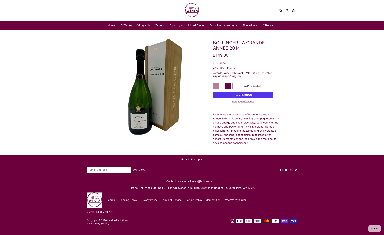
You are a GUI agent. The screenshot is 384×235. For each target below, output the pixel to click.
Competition (213, 199)
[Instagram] (291, 170)
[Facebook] (281, 170)
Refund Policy (194, 199)
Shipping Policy (128, 199)
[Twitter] (295, 170)
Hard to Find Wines (117, 220)
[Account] (287, 10)
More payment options (243, 101)
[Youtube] (286, 170)
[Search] (280, 10)
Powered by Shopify (98, 223)
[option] (155, 87)
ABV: (216, 68)
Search (110, 199)
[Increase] (228, 86)
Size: (216, 63)
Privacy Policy (149, 199)
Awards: (218, 73)
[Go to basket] (294, 10)
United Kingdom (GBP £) (99, 212)
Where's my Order (235, 199)
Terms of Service (171, 199)
